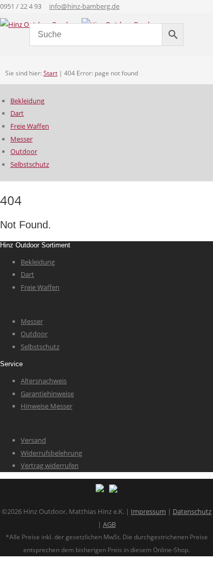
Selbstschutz (29, 164)
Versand (33, 440)
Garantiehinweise (47, 393)
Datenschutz (192, 511)
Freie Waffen (29, 126)
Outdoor (23, 151)
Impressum (148, 511)
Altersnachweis (44, 380)
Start (50, 73)
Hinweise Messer (46, 406)
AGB (109, 524)
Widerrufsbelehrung (51, 453)
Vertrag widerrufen (50, 465)
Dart (17, 113)
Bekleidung (27, 100)
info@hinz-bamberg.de (84, 6)
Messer (21, 139)
